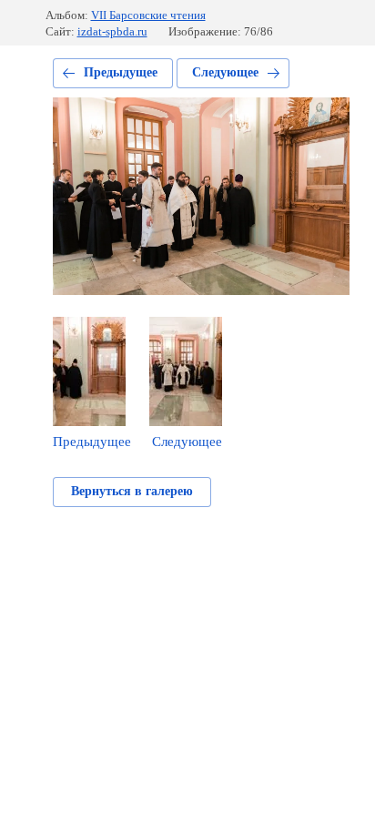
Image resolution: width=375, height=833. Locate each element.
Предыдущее (120, 72)
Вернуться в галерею (132, 491)
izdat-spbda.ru (112, 31)
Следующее (225, 72)
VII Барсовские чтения (148, 15)
